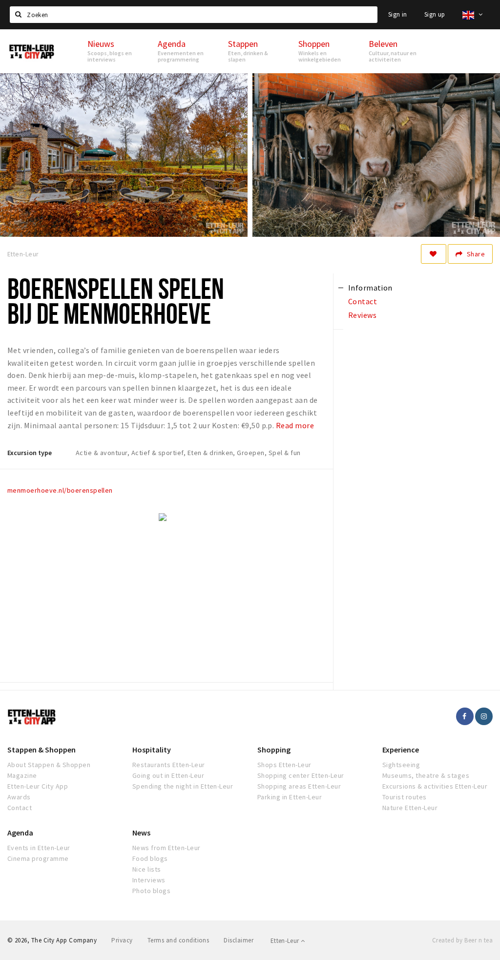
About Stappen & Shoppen (48, 764)
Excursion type (29, 452)
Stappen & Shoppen (41, 749)
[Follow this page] (433, 254)
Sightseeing (401, 764)
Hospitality (151, 749)
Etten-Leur (286, 941)
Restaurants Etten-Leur (168, 764)
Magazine (22, 775)
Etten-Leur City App (37, 786)
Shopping (274, 749)
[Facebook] (465, 716)
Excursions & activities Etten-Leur (434, 786)
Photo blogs (151, 890)
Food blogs (150, 858)
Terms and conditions (178, 940)
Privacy (121, 940)
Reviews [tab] (362, 315)
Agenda (20, 832)
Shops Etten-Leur (284, 764)
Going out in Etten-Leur (168, 775)
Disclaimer (238, 940)
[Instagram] (484, 716)
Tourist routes (404, 797)
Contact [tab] (362, 301)
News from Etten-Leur (166, 847)
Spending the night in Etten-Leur (182, 786)
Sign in (397, 14)
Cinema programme (38, 858)
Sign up (434, 14)
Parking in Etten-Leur (289, 797)
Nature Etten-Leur (410, 807)
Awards (19, 797)
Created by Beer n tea (462, 940)
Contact (19, 807)
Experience (400, 749)
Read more (295, 425)
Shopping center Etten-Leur (300, 775)
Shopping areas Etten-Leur (299, 786)
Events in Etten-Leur (38, 847)
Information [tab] (370, 287)
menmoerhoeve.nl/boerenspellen (60, 490)
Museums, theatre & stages (425, 775)
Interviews (149, 880)
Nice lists (146, 869)
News (141, 832)
